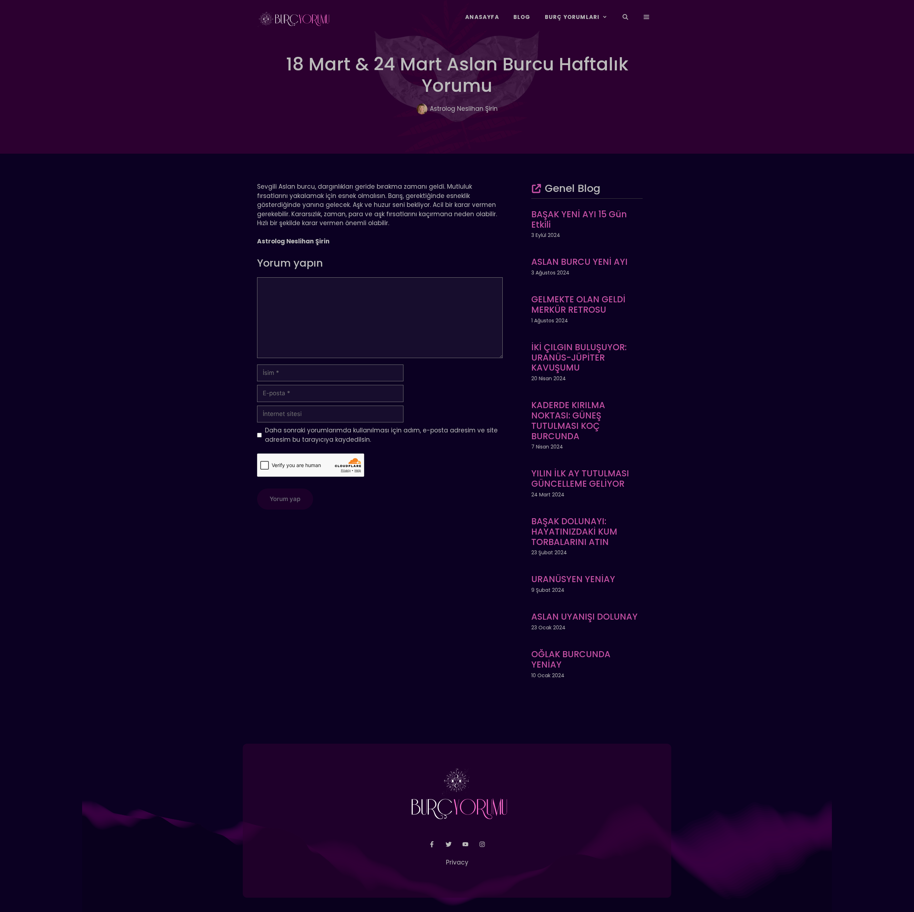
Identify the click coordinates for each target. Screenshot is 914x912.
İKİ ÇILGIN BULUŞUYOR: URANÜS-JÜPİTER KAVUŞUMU (579, 357)
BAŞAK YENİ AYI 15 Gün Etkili (579, 219)
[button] (646, 17)
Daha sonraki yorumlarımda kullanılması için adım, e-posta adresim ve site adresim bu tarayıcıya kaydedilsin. (381, 435)
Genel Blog (573, 188)
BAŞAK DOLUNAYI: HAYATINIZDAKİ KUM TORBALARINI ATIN (574, 531)
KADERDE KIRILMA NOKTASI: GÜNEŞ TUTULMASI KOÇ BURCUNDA (568, 420)
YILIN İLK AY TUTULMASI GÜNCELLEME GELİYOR (580, 478)
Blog (522, 17)
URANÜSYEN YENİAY (573, 579)
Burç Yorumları (572, 17)
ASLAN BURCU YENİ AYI (579, 262)
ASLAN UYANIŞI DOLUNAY (584, 617)
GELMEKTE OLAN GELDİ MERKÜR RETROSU (578, 304)
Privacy (457, 862)
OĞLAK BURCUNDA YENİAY (571, 659)
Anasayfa (482, 17)
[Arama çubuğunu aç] (625, 17)
